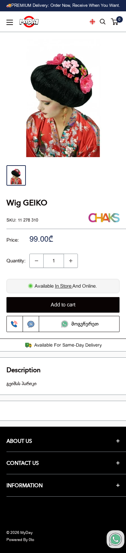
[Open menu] (9, 22)
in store (63, 286)
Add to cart (63, 305)
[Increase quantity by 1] (71, 261)
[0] (114, 21)
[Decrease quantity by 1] (36, 261)
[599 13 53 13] (15, 324)
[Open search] (103, 22)
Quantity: (16, 260)
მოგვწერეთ (85, 324)
